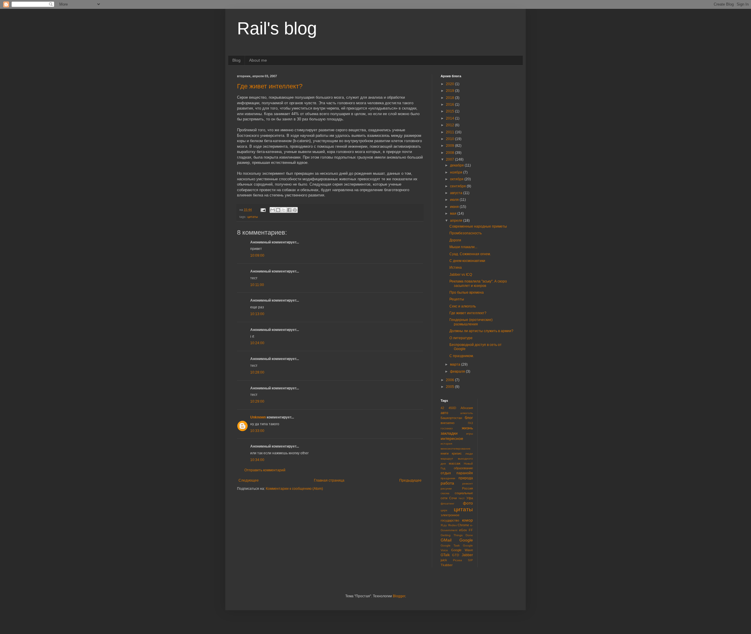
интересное (452, 438)
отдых (446, 473)
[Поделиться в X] (284, 210)
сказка (445, 493)
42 (442, 408)
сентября (458, 186)
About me (258, 60)
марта (455, 364)
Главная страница (329, 480)
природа (466, 478)
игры (469, 433)
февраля (458, 371)
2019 (450, 91)
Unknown (258, 417)
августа (456, 193)
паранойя (464, 473)
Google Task (450, 545)
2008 (450, 153)
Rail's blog (277, 28)
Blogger (399, 596)
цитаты (252, 216)
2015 (450, 111)
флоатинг (447, 503)
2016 (450, 104)
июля (455, 200)
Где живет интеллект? (269, 86)
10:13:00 (257, 314)
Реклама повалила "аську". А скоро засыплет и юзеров (478, 283)
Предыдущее (410, 480)
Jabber (467, 555)
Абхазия (467, 408)
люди (469, 453)
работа (447, 483)
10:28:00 (257, 372)
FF (471, 530)
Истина (455, 267)
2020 (450, 84)
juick (444, 560)
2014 (450, 118)
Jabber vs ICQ (460, 275)
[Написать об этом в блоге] (278, 210)
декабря (457, 165)
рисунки (446, 488)
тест (462, 498)
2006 (450, 380)
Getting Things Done (457, 535)
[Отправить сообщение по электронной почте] (263, 209)
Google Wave (462, 550)
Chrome (463, 525)
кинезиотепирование (456, 448)
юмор (467, 520)
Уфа (469, 498)
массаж (454, 463)
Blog (236, 60)
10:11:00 (257, 285)
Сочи (453, 498)
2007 (450, 159)
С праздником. (461, 356)
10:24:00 (257, 343)
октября (457, 179)
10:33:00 (257, 431)
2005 (450, 387)
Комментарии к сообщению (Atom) (294, 489)
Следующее (249, 480)
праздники (448, 478)
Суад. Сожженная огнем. (470, 254)
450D (452, 408)
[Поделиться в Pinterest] (295, 210)
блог (469, 417)
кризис (457, 453)
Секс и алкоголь (462, 306)
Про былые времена (466, 292)
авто (444, 413)
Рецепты (456, 299)
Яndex (452, 525)
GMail (446, 540)
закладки (449, 433)
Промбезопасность (465, 233)
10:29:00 (257, 401)
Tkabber (447, 565)
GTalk (445, 555)
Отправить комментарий (264, 470)
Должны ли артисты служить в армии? (481, 331)
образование (463, 468)
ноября (456, 172)
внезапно (447, 423)
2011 (450, 132)
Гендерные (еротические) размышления (471, 322)
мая (453, 213)
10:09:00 (257, 255)
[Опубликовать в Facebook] (289, 210)
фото (468, 503)
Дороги (455, 240)
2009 (450, 146)
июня (455, 207)
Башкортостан (451, 418)
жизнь (467, 428)
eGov (463, 530)
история (446, 443)
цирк (444, 510)
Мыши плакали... (463, 247)
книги (445, 453)
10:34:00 (257, 460)
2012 (450, 125)
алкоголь (466, 413)
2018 (450, 98)
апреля (456, 220)
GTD (455, 555)
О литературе (461, 338)
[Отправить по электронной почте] (272, 210)
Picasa (457, 560)
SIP (470, 560)
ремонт (467, 483)
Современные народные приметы (478, 226)
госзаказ (447, 428)
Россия (467, 488)
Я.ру (444, 525)
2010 (450, 139)
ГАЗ (470, 423)
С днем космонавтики (467, 261)
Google (466, 540)
